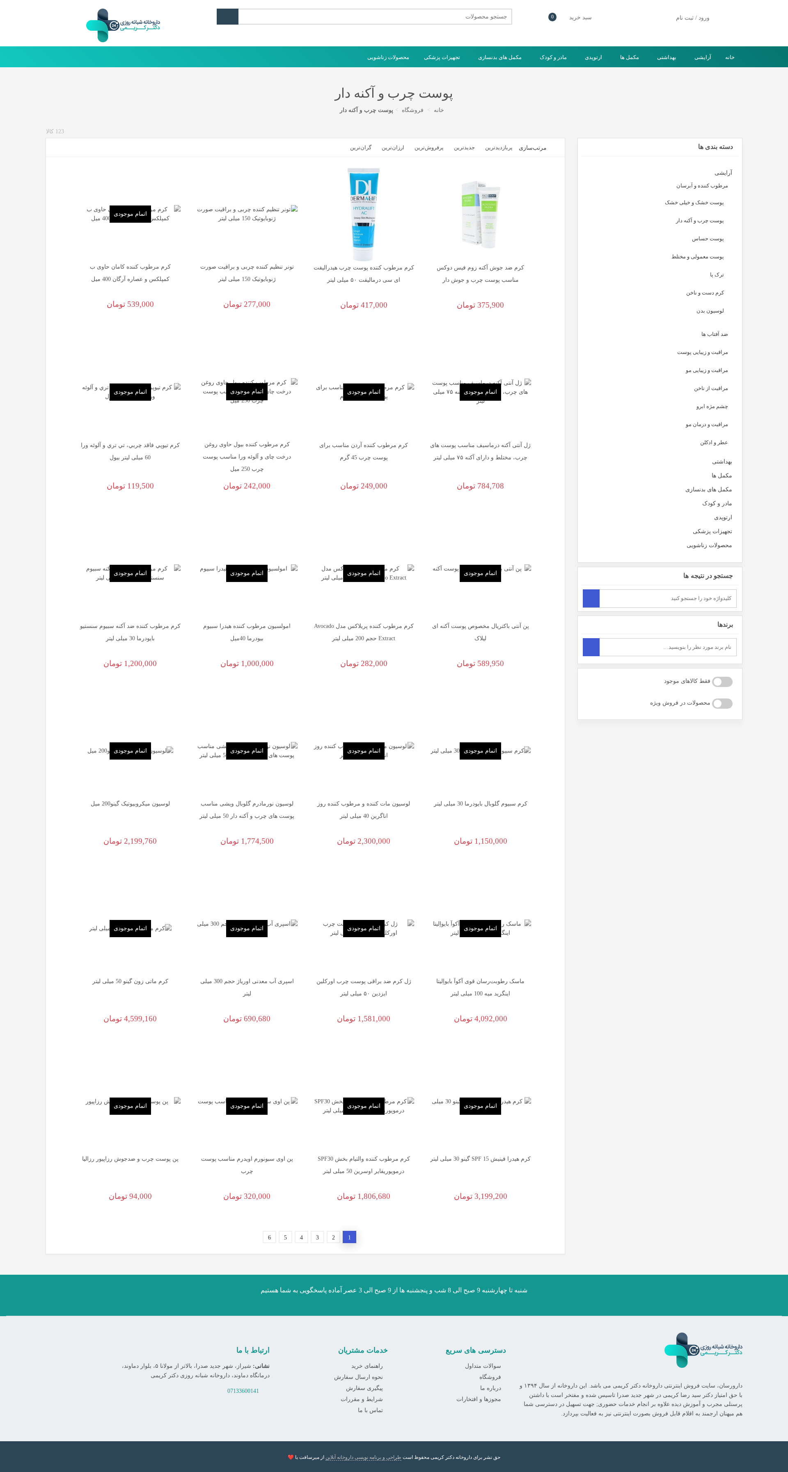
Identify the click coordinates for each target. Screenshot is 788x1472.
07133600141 (243, 1391)
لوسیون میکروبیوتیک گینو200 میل (130, 804)
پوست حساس (708, 238)
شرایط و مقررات (362, 1399)
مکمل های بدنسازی (499, 57)
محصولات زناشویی (388, 57)
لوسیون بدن (710, 311)
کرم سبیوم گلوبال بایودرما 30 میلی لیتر (480, 804)
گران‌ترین (360, 148)
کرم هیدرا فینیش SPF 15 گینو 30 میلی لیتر (480, 1159)
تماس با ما (370, 1410)
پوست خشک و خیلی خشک (694, 202)
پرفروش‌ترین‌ (429, 148)
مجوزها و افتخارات (478, 1399)
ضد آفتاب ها (714, 334)
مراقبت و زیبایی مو (707, 370)
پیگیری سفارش (364, 1388)
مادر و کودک (552, 57)
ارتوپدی (593, 57)
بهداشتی (666, 57)
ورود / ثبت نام (692, 18)
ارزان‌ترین (393, 148)
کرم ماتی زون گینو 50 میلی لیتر (130, 981)
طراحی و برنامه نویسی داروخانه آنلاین (363, 1457)
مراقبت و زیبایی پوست (702, 352)
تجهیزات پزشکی (441, 57)
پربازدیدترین (499, 148)
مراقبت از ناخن (711, 388)
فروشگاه (490, 1377)
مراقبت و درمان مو (707, 424)
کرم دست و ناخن (705, 293)
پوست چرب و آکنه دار (700, 220)
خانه (730, 57)
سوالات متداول (483, 1366)
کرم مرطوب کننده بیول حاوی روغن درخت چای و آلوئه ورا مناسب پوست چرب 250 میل (247, 456)
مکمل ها (629, 57)
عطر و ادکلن (714, 442)
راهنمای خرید (367, 1366)
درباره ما (490, 1388)
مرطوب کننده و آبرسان (702, 186)
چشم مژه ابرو (712, 406)
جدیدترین (464, 148)
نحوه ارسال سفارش (358, 1377)
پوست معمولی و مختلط (697, 256)
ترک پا (717, 275)
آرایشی (702, 57)
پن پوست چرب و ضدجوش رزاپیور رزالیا (130, 1159)
